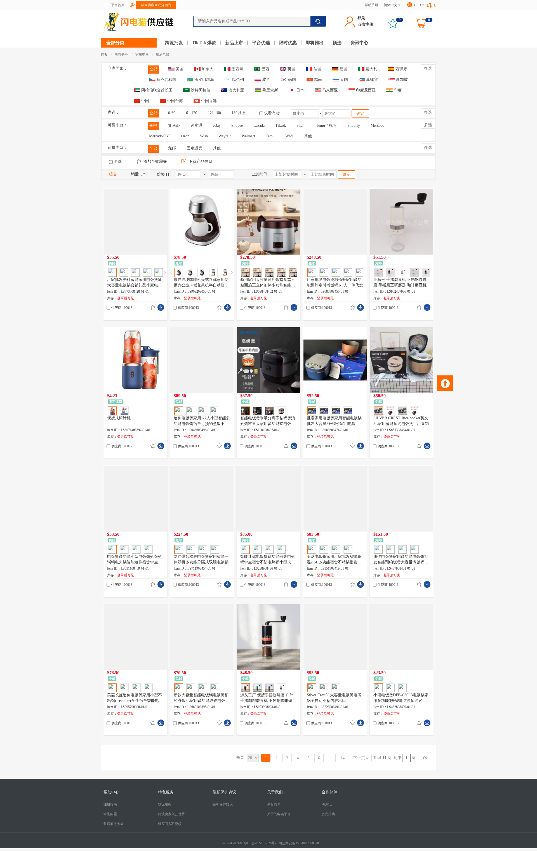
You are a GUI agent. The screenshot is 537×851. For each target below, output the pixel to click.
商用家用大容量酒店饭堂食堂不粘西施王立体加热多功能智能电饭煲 (267, 283)
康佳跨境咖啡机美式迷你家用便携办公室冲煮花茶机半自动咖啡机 (201, 283)
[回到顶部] (445, 383)
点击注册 (365, 24)
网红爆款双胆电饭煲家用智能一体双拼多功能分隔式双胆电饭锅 (201, 559)
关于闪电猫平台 (279, 814)
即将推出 (315, 42)
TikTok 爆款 (204, 42)
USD (417, 5)
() (435, 5)
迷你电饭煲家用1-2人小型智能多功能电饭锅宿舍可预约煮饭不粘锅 (202, 421)
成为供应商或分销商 (156, 5)
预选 (337, 42)
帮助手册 (371, 5)
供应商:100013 (121, 308)
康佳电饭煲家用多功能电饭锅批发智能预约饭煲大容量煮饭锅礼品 (400, 559)
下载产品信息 (200, 161)
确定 (360, 113)
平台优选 (261, 42)
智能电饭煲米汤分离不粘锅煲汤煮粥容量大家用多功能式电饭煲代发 (267, 421)
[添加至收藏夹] (153, 307)
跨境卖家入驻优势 (171, 814)
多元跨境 (328, 814)
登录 (361, 18)
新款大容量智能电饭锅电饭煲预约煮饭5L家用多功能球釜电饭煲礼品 (201, 698)
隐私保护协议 (223, 804)
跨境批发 (174, 42)
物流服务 (164, 804)
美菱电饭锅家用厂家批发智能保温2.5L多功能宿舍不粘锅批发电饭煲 (334, 559)
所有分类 (121, 55)
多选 (428, 68)
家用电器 (142, 55)
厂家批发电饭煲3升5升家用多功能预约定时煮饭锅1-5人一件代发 (335, 282)
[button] (165, 273)
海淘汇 (327, 804)
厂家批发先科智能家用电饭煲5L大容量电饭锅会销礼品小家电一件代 (134, 283)
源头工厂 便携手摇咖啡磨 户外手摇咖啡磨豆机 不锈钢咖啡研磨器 (268, 698)
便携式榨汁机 (119, 418)
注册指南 (110, 804)
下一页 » (360, 758)
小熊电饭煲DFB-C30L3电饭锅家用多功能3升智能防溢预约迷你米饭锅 (400, 698)
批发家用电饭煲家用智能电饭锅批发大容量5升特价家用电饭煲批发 (334, 421)
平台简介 (274, 804)
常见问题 (110, 814)
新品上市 (234, 42)
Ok (425, 758)
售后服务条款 (113, 824)
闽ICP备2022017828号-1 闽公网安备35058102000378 (281, 843)
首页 (104, 55)
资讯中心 (359, 42)
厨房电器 (162, 55)
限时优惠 (288, 42)
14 (343, 758)
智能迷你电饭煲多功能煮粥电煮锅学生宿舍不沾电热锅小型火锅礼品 (267, 559)
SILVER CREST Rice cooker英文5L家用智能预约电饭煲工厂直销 (401, 421)
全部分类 (115, 42)
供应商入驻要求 (170, 824)
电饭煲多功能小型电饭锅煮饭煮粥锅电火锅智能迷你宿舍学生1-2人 (135, 559)
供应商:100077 (121, 446)
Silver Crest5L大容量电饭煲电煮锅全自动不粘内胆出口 (334, 698)
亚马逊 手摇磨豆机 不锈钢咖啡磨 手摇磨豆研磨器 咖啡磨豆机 (400, 282)
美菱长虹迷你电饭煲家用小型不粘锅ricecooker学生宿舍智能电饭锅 (135, 698)
